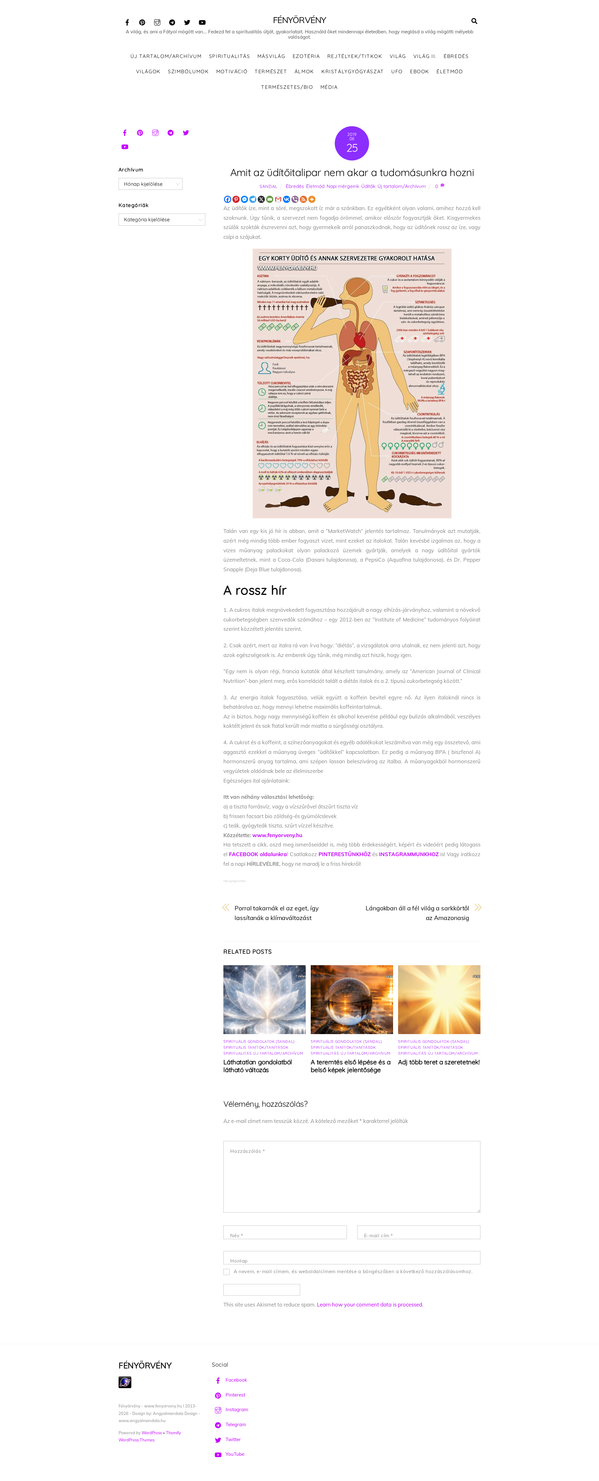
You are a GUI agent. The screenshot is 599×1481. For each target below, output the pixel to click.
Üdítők (368, 186)
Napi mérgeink (343, 186)
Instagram (236, 1409)
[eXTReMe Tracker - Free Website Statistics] (125, 1386)
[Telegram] (252, 199)
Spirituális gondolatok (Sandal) (258, 1041)
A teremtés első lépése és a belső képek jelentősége (350, 1066)
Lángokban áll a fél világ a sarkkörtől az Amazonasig (417, 913)
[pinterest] (142, 21)
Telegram (235, 1424)
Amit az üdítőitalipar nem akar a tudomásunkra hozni (352, 172)
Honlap (239, 1261)
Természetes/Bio (287, 87)
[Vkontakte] (286, 199)
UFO (397, 71)
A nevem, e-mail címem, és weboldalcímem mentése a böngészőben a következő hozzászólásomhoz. (353, 1271)
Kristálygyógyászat (352, 71)
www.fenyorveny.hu (277, 835)
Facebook (235, 1380)
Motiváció (231, 71)
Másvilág (271, 56)
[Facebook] (227, 199)
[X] (261, 199)
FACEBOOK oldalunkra (258, 854)
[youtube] (202, 21)
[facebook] (127, 21)
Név (236, 1236)
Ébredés (456, 56)
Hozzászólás (247, 1151)
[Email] (269, 199)
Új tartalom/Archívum (166, 56)
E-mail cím (378, 1236)
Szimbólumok (188, 71)
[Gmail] (278, 199)
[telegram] (172, 21)
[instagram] (157, 21)
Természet (271, 71)
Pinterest (234, 1395)
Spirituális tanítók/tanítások (255, 1047)
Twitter (232, 1439)
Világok (148, 71)
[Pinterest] (236, 199)
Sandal (268, 186)
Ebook (419, 71)
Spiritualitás (229, 56)
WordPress (152, 1432)
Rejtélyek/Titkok (354, 56)
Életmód (449, 71)
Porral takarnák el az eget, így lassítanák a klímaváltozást (277, 913)
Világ (398, 56)
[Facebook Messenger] (244, 199)
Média (329, 87)
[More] (311, 199)
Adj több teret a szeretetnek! (439, 1062)
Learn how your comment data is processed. (370, 1304)
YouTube (234, 1454)
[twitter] (187, 21)
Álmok (304, 71)
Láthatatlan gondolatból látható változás (257, 1066)
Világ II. (424, 56)
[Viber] (295, 199)
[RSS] (303, 199)
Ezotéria (306, 56)
